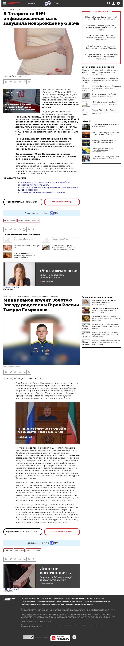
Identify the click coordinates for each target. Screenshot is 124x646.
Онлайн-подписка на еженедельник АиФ (88, 598)
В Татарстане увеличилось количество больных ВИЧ (24, 239)
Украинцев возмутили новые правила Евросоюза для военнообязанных (102, 150)
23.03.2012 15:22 (9, 10)
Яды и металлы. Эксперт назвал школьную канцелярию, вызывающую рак (104, 302)
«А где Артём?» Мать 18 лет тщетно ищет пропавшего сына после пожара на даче (105, 72)
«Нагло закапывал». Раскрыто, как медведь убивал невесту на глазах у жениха (105, 80)
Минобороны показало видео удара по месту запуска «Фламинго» (105, 133)
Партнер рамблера (42, 637)
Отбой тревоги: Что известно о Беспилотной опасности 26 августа (101, 47)
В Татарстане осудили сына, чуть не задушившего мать (64, 239)
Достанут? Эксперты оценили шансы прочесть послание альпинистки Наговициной (106, 342)
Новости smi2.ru (11, 287)
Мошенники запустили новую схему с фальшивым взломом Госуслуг (105, 157)
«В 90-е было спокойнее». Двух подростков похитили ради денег (105, 103)
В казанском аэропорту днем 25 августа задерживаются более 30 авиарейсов (101, 37)
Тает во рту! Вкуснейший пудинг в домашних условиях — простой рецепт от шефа (105, 310)
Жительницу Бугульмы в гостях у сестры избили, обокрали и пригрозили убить (44, 183)
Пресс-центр (46, 598)
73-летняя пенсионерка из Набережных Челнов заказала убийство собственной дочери (63, 247)
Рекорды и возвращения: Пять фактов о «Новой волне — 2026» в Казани (101, 28)
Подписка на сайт (28, 601)
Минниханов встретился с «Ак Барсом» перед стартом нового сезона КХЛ (43, 430)
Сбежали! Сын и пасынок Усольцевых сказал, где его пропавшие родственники (106, 88)
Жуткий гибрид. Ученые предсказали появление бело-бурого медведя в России (106, 326)
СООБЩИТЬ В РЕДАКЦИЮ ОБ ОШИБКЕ (79, 604)
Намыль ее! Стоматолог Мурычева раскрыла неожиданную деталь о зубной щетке (105, 334)
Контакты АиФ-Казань (46, 601)
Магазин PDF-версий (62, 598)
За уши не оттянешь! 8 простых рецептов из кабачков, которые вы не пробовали (106, 318)
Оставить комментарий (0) (62, 202)
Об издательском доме (30, 598)
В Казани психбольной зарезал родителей (42, 192)
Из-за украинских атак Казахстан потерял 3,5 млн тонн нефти (104, 141)
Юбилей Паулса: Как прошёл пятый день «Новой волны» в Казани (101, 18)
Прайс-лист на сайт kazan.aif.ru (97, 601)
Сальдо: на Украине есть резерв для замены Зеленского (105, 125)
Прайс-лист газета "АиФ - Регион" (69, 601)
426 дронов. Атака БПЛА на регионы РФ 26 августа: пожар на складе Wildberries (101, 57)
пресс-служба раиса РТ (12, 366)
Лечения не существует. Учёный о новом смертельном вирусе (105, 95)
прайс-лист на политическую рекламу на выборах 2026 (42, 604)
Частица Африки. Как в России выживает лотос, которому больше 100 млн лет (105, 112)
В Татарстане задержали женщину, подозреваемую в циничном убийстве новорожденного (24, 256)
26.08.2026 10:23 (9, 296)
